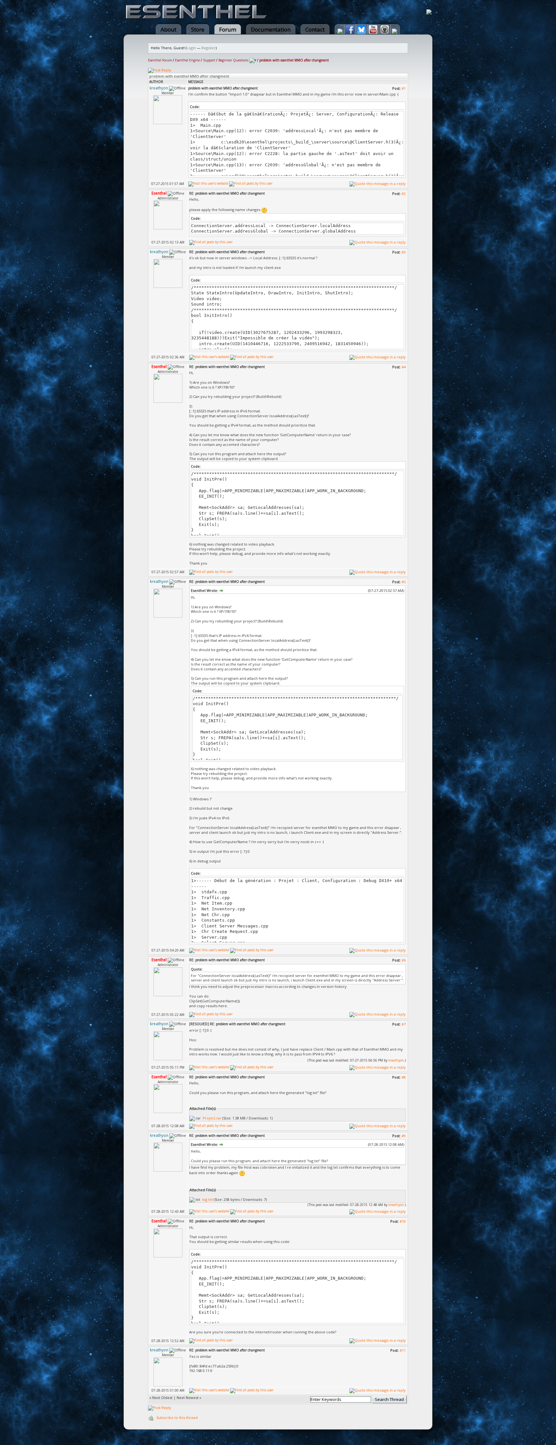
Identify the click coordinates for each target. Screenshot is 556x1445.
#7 (404, 1024)
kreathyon (396, 1060)
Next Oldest (162, 1397)
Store (197, 29)
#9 (404, 1135)
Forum (227, 29)
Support (209, 60)
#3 (404, 252)
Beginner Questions (233, 60)
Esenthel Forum (160, 60)
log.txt (207, 1199)
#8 (404, 1077)
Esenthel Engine (187, 60)
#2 (404, 193)
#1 (404, 88)
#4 (404, 366)
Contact (315, 29)
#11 (403, 1350)
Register (208, 47)
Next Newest (188, 1397)
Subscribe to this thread (177, 1417)
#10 (403, 1221)
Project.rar (212, 1118)
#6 (404, 960)
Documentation (271, 29)
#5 (404, 581)
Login (191, 47)
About (168, 29)
